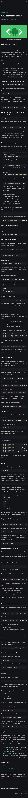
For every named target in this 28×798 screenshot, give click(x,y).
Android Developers (8, 766)
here (21, 352)
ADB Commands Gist (8, 768)
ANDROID (3, 12)
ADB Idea (5, 747)
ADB (7, 12)
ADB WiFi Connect (7, 753)
